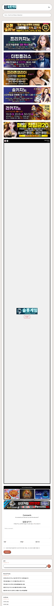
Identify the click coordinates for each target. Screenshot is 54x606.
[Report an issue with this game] (5, 141)
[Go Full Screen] (7, 141)
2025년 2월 (6, 601)
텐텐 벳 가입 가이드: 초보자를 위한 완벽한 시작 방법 (14, 587)
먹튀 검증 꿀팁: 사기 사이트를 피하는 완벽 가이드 (14, 581)
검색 (4, 561)
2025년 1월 (5, 604)
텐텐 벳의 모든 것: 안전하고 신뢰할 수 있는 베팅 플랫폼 (15, 590)
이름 (5, 541)
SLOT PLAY (11, 494)
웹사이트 (38, 541)
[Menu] (49, 7)
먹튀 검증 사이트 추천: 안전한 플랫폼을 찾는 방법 (14, 584)
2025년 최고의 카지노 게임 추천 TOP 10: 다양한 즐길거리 (15, 578)
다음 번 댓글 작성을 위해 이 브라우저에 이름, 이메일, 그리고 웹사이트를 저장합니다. (23, 548)
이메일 (22, 541)
